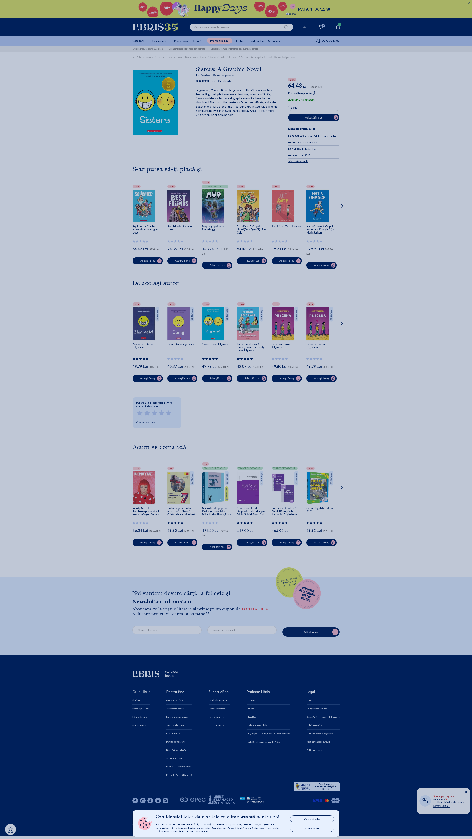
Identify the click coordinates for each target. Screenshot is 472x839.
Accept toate (312, 818)
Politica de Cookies (198, 831)
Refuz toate (312, 828)
